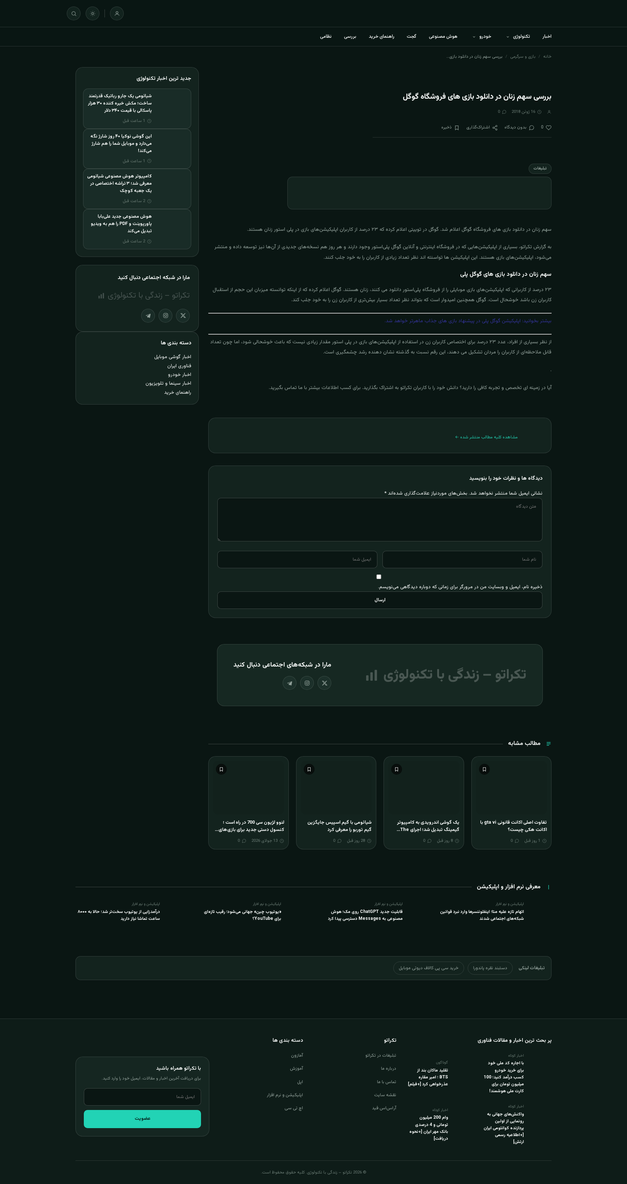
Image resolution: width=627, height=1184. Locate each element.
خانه (547, 56)
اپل (300, 1082)
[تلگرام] (289, 683)
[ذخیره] (484, 769)
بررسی (350, 36)
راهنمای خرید (381, 36)
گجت (412, 36)
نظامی (326, 36)
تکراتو (526, 247)
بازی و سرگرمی (523, 56)
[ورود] (117, 13)
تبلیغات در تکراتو (380, 1055)
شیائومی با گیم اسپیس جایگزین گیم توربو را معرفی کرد (339, 826)
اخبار (547, 36)
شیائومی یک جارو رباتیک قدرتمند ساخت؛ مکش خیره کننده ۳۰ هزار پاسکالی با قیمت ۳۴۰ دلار (120, 103)
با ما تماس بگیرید (288, 388)
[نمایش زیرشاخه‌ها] (508, 37)
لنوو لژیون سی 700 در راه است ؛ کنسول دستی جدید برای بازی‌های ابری (251, 829)
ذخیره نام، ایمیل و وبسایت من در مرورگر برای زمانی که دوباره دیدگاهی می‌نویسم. (460, 587)
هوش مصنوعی (443, 36)
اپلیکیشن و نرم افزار (285, 1095)
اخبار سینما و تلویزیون (168, 383)
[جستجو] (74, 13)
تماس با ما (386, 1082)
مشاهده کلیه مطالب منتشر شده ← (486, 437)
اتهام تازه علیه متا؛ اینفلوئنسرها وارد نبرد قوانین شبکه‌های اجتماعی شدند (482, 915)
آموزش (296, 1068)
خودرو (485, 36)
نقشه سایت (385, 1095)
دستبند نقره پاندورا (490, 968)
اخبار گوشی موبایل (172, 357)
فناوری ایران (179, 366)
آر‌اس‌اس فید (384, 1108)
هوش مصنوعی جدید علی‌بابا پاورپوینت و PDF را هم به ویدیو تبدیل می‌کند (121, 224)
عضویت (143, 1118)
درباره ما (388, 1068)
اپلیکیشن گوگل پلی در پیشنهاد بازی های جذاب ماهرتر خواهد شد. (453, 321)
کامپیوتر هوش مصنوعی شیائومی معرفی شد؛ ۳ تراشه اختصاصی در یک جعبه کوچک (119, 183)
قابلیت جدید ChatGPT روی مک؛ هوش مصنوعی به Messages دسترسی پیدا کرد (365, 915)
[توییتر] (324, 683)
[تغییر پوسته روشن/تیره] (92, 13)
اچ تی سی (293, 1108)
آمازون (297, 1055)
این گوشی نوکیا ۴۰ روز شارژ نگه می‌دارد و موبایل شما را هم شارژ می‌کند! (121, 144)
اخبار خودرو (179, 374)
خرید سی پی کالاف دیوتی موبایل (429, 968)
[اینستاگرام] (307, 683)
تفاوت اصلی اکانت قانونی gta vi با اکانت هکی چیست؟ (513, 826)
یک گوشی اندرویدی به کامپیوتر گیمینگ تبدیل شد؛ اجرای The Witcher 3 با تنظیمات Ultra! (428, 829)
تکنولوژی (521, 36)
